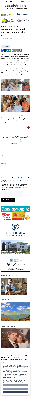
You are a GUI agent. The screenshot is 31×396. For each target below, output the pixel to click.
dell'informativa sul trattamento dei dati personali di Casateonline (14, 179)
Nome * (3, 148)
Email (2, 155)
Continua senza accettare (15, 385)
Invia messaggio (8, 200)
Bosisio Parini (5, 46)
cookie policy (21, 372)
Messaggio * (4, 163)
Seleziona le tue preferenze (15, 389)
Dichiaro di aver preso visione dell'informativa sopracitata (15, 188)
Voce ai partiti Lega (6, 38)
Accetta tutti (15, 391)
